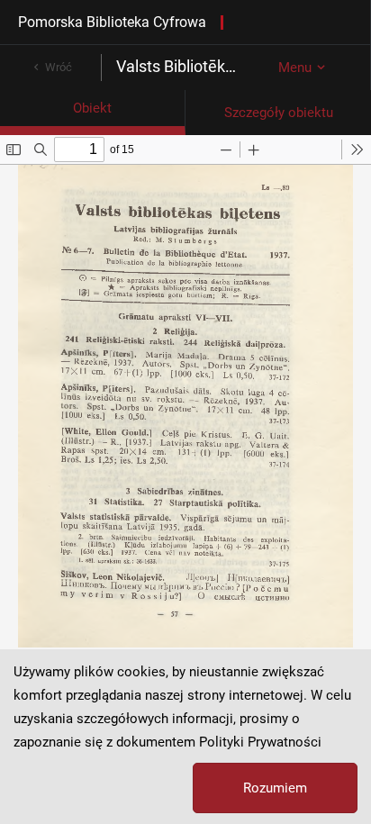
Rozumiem (275, 788)
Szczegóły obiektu (278, 112)
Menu (295, 67)
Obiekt (92, 108)
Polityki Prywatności (260, 742)
